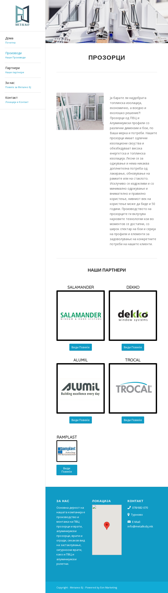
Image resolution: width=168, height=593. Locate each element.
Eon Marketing (108, 587)
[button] (106, 526)
